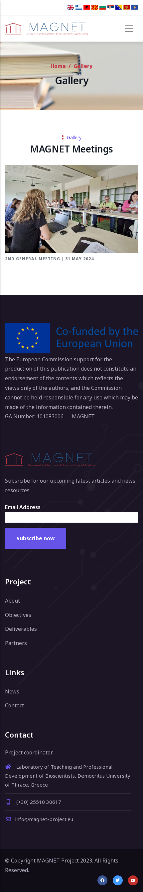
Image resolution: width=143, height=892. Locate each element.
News (12, 691)
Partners (16, 643)
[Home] (46, 28)
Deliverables (21, 628)
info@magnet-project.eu (44, 819)
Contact (14, 705)
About (12, 600)
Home (58, 66)
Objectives (18, 615)
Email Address (23, 507)
